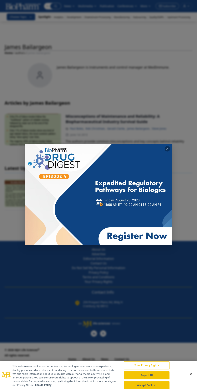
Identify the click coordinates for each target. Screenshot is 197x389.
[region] (98, 375)
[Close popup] (167, 148)
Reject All (147, 375)
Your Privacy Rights (146, 365)
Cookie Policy (43, 385)
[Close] (191, 374)
